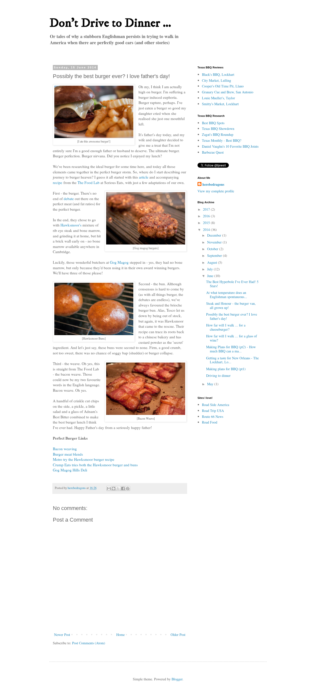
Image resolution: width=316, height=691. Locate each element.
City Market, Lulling (216, 80)
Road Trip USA (213, 410)
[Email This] (108, 488)
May (210, 384)
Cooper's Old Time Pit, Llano (223, 86)
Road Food (209, 422)
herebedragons (213, 184)
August (212, 262)
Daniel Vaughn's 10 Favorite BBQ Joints (230, 146)
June (210, 275)
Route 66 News (212, 416)
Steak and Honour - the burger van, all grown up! (231, 305)
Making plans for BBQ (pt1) (226, 368)
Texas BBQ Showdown (218, 128)
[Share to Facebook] (122, 488)
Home (120, 634)
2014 (207, 229)
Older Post (178, 634)
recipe (57, 182)
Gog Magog (119, 262)
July (210, 269)
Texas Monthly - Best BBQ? (221, 140)
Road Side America (215, 404)
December (214, 235)
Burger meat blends (68, 454)
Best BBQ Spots (213, 123)
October (213, 248)
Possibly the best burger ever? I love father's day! (231, 316)
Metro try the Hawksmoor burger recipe (83, 459)
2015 (207, 222)
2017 (207, 209)
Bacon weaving (65, 448)
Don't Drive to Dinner (106, 23)
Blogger (177, 679)
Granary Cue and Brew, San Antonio (227, 92)
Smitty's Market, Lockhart (220, 104)
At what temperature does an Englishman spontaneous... (226, 294)
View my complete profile (216, 191)
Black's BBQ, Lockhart (218, 74)
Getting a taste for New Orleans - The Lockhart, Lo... (232, 360)
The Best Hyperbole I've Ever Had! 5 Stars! (232, 283)
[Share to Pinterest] (127, 488)
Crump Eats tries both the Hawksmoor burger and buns (95, 464)
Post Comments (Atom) (88, 643)
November (215, 242)
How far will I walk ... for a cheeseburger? (225, 327)
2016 (207, 216)
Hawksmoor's (70, 225)
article (143, 177)
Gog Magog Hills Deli (70, 469)
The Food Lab (88, 182)
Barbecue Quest (213, 152)
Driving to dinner (218, 375)
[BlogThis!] (113, 488)
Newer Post (62, 634)
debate (69, 198)
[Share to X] (118, 488)
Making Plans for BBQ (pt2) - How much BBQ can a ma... (231, 349)
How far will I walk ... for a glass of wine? (231, 338)
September (215, 255)
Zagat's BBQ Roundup (217, 134)
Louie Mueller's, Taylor (218, 98)
